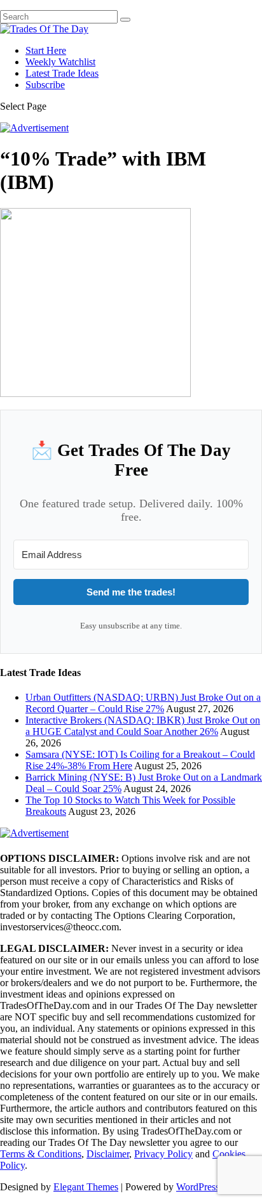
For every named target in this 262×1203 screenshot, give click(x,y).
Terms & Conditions (40, 1153)
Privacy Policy (163, 1153)
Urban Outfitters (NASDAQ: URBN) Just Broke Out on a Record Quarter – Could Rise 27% (143, 703)
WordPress (197, 1186)
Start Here (45, 50)
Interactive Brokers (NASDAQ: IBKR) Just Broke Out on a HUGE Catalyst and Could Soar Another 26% (142, 726)
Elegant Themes (85, 1186)
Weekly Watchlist (60, 61)
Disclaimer (107, 1153)
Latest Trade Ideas (62, 73)
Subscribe (45, 84)
